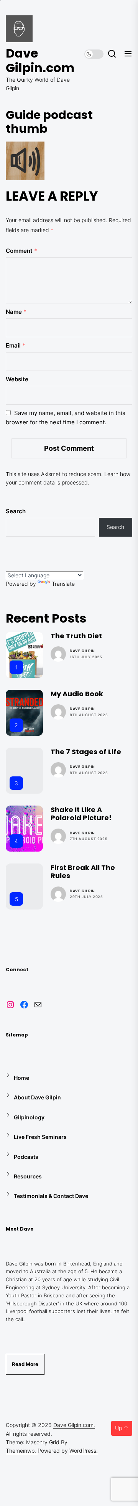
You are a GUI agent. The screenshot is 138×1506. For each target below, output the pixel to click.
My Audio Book (77, 694)
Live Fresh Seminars (40, 1137)
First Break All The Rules (83, 872)
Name (16, 311)
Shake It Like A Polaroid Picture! (81, 814)
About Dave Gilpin (37, 1097)
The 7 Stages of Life (86, 751)
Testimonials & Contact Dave (51, 1196)
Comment (21, 250)
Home (21, 1077)
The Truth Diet (76, 636)
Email (15, 345)
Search (16, 511)
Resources (28, 1176)
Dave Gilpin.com (40, 61)
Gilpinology (29, 1117)
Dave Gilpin (82, 651)
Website (17, 379)
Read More (25, 1364)
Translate (63, 583)
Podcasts (26, 1156)
